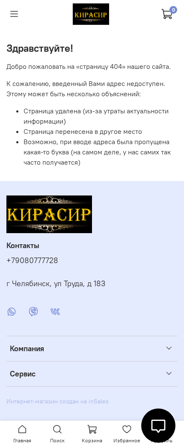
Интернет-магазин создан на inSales (57, 401)
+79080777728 (32, 260)
